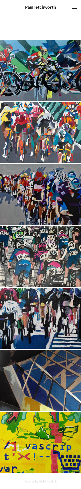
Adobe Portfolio (47, 481)
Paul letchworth (40, 7)
